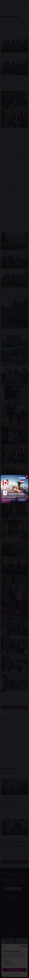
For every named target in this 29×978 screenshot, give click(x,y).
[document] (14, 489)
